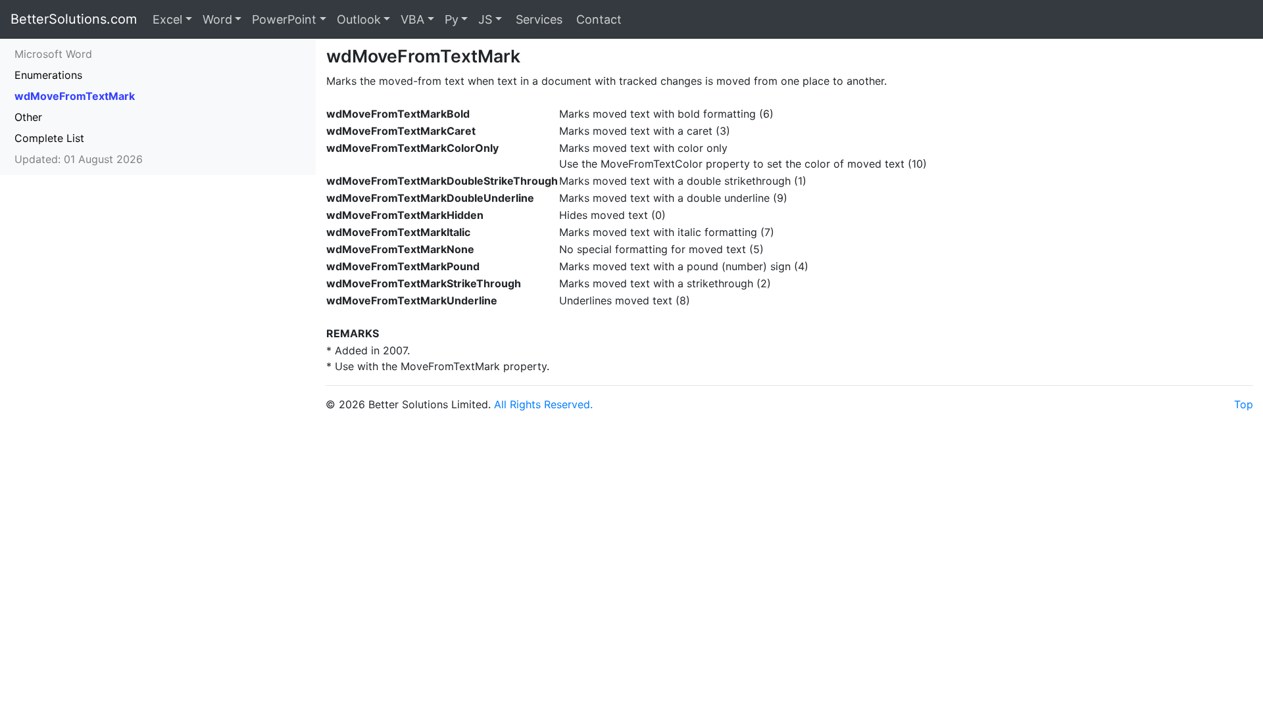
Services (537, 19)
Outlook (359, 19)
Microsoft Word (53, 53)
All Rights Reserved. (543, 404)
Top (1243, 404)
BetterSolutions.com (74, 19)
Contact (597, 19)
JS (485, 19)
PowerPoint (284, 19)
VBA (412, 19)
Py (451, 19)
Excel (167, 19)
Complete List (49, 138)
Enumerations (48, 75)
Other (28, 117)
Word (217, 19)
